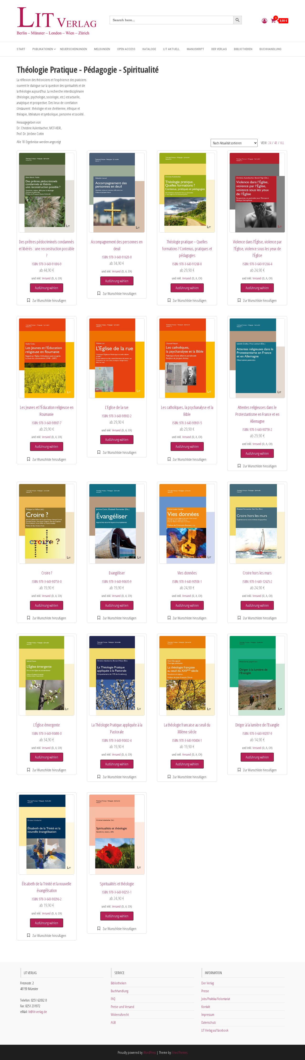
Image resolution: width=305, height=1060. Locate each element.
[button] (46, 300)
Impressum (207, 1014)
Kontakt (205, 1006)
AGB (113, 1022)
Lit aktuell (171, 49)
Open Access (126, 49)
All (282, 143)
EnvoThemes (180, 1052)
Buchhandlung (270, 49)
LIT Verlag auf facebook (214, 1030)
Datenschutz (208, 1022)
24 (269, 143)
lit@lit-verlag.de (37, 1011)
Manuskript (195, 49)
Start (21, 49)
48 (275, 143)
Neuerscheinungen (73, 49)
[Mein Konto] (264, 20)
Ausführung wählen (46, 287)
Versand (46, 278)
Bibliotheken (243, 49)
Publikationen (42, 49)
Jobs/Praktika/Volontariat (215, 998)
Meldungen (102, 49)
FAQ (113, 998)
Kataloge (149, 49)
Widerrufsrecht (120, 1014)
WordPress (149, 1052)
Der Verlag (219, 49)
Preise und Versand (122, 1006)
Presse (205, 990)
